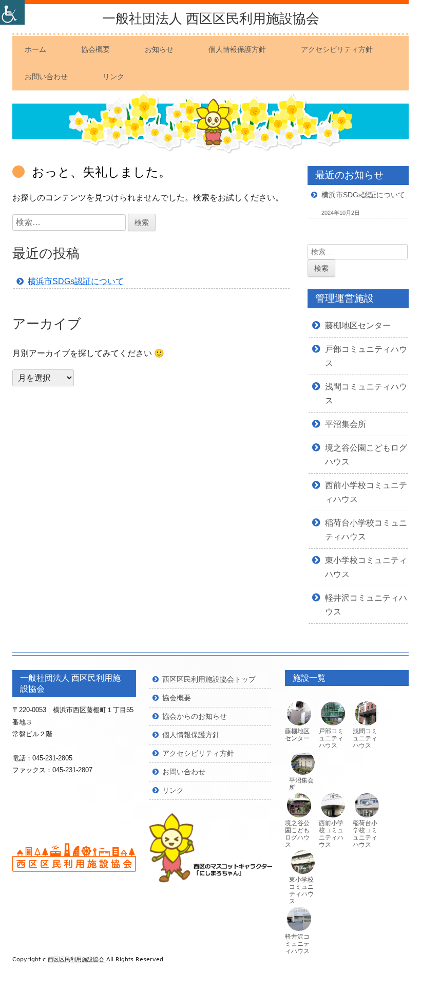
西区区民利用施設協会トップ (209, 679)
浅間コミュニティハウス (365, 738)
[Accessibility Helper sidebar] (12, 12)
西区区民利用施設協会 (77, 959)
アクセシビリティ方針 (337, 49)
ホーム (35, 49)
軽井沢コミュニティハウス (297, 943)
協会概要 (95, 49)
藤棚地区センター (358, 325)
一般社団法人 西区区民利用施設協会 (210, 18)
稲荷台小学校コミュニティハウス (365, 833)
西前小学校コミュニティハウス (331, 833)
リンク (113, 76)
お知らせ (159, 49)
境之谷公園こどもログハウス (297, 833)
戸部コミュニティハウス (331, 738)
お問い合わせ (46, 76)
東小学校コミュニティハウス (301, 890)
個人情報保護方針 (237, 49)
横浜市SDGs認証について (76, 281)
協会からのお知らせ (194, 716)
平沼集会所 (345, 423)
